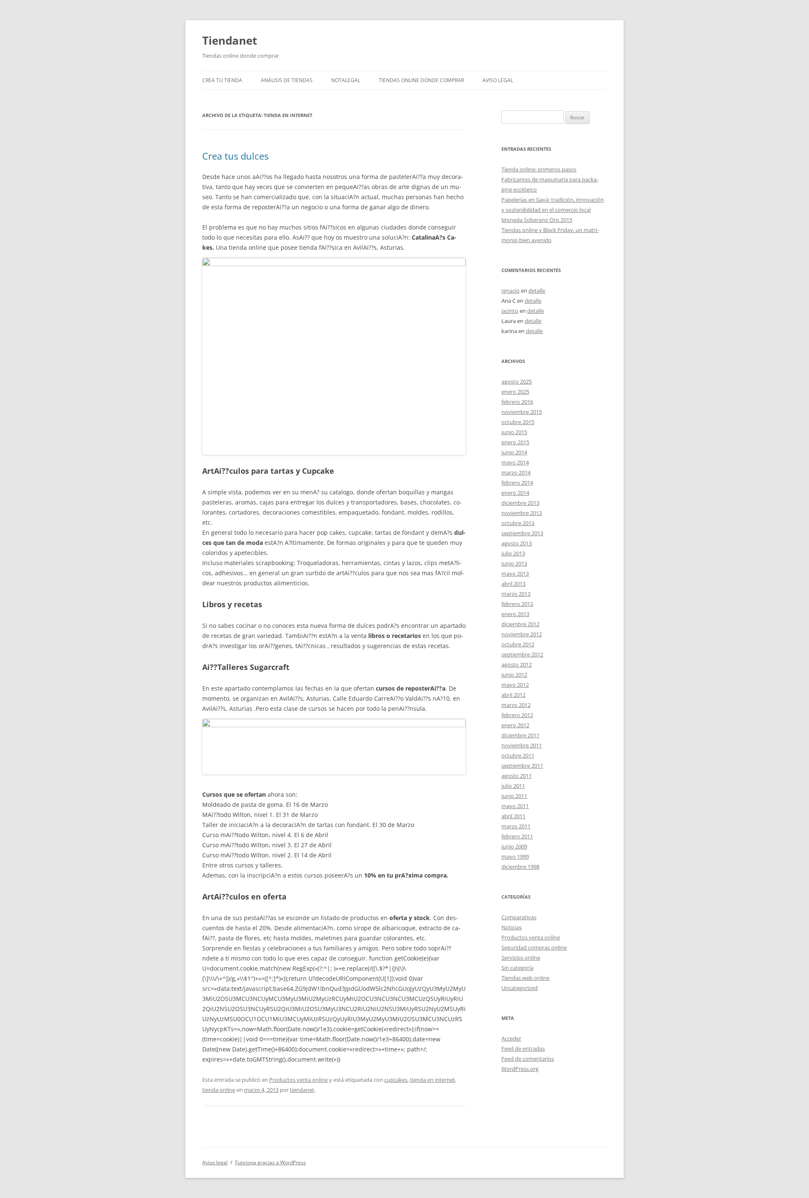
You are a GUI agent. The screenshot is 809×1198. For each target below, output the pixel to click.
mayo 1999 (515, 856)
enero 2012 (515, 725)
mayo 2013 (515, 573)
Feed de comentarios (527, 1058)
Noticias (511, 927)
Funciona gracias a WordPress (270, 1162)
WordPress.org (519, 1069)
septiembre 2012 (522, 654)
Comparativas (518, 917)
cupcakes (395, 1079)
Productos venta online (298, 1079)
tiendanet (302, 1090)
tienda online (218, 1090)
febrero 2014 (517, 482)
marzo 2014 (515, 472)
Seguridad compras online (534, 947)
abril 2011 (513, 816)
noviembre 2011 (521, 745)
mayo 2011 (515, 806)
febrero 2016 (517, 402)
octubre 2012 (517, 644)
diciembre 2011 (520, 735)
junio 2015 (514, 432)
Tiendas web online (525, 978)
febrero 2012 (517, 715)
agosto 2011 (516, 775)
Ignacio (510, 290)
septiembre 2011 (522, 765)
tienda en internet (432, 1079)
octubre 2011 (517, 755)
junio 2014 (514, 452)
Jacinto (509, 311)
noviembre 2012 (521, 634)
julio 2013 (513, 553)
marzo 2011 (515, 826)
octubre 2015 (517, 422)
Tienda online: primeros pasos (538, 169)
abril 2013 (513, 583)
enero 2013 (515, 614)
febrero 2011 (517, 836)
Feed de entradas (523, 1048)
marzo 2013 (515, 594)
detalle (536, 290)
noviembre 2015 (521, 412)
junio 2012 (514, 674)
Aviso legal (497, 80)
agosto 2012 (516, 664)
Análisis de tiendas (287, 80)
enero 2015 (515, 442)
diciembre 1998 (520, 866)
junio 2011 (514, 796)
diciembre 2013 (520, 503)
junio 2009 (514, 846)
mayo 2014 (515, 462)
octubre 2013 (517, 523)
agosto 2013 (516, 543)
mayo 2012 (515, 684)
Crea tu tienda (222, 80)
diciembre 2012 (520, 624)
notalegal (345, 80)
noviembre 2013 (521, 513)
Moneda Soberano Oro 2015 (536, 220)
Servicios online (520, 957)
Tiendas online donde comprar (421, 80)
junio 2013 (514, 563)
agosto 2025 (516, 381)
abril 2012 (513, 695)
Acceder (511, 1038)
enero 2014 (515, 492)
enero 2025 (515, 391)
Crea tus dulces (235, 155)
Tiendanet (229, 40)
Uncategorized (519, 988)
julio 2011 (513, 786)
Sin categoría (517, 967)
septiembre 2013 (522, 533)
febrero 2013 (517, 604)
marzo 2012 (515, 705)
